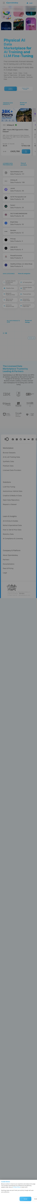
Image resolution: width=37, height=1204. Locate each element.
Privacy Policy (16, 1187)
